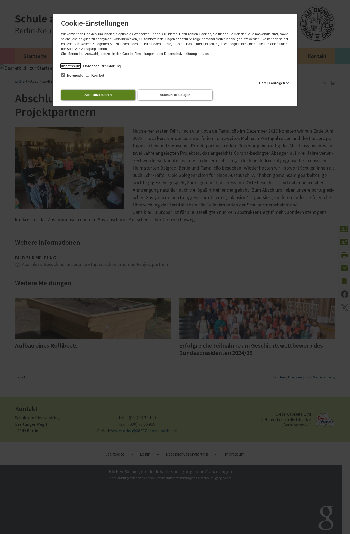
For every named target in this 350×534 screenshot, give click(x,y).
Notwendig (75, 75)
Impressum (70, 66)
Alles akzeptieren (98, 95)
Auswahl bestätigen (175, 95)
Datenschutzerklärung (102, 66)
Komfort (97, 75)
